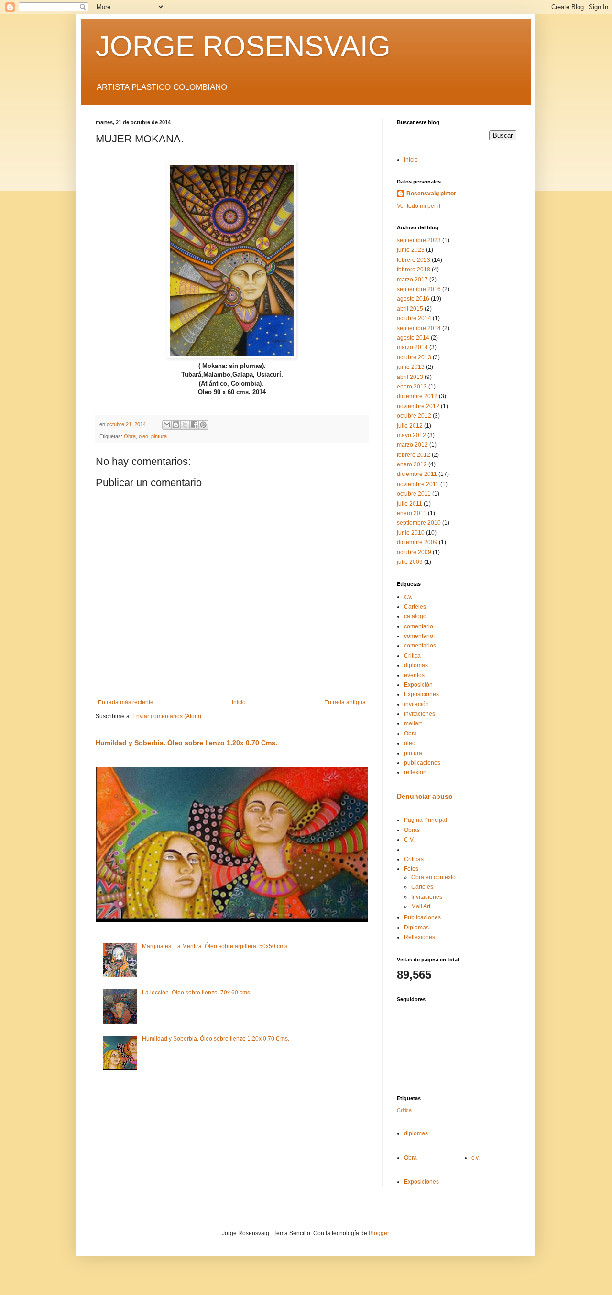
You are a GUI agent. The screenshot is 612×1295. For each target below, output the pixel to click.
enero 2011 (411, 513)
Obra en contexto (433, 877)
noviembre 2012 (418, 406)
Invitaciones (426, 897)
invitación (416, 704)
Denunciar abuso (425, 796)
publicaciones (422, 762)
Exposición (418, 684)
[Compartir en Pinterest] (203, 425)
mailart (413, 723)
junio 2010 (411, 532)
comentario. (419, 636)
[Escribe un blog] (176, 425)
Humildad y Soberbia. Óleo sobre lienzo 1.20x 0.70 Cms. (186, 742)
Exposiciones (421, 694)
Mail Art (420, 906)
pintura (159, 436)
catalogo (415, 616)
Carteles (415, 607)
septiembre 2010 (419, 522)
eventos (414, 675)
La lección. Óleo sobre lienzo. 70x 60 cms (196, 992)
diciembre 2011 (417, 474)
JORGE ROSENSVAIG (243, 46)
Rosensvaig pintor (431, 193)
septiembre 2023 (419, 240)
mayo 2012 (411, 435)
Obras (412, 830)
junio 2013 (411, 367)
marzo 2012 (412, 445)
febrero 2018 (413, 269)
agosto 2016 (413, 298)
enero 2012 (412, 464)
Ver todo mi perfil (418, 206)
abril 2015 (410, 308)
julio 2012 (410, 425)
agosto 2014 (413, 338)
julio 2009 (410, 562)
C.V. (409, 839)
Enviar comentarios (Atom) (166, 716)
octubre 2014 (414, 318)
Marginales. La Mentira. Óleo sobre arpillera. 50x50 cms (214, 946)
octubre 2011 (414, 493)
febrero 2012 (413, 455)
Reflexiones (419, 937)
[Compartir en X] (185, 425)
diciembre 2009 (417, 542)
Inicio (239, 702)
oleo (143, 436)
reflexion (415, 772)
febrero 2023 (413, 260)
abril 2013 (410, 377)
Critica (412, 655)
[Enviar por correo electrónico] (167, 425)
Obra (130, 436)
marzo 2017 (412, 279)
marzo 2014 (412, 347)
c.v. (408, 597)
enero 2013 (412, 386)
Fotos (411, 868)
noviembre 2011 (418, 484)
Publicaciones (422, 917)
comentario (418, 626)
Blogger (379, 1233)
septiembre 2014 (419, 328)
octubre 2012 (414, 415)
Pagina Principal (425, 820)
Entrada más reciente (125, 702)
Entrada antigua (345, 702)
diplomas (416, 665)
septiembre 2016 (419, 289)
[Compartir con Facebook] (194, 425)
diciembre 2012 (417, 396)
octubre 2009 (414, 552)
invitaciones (419, 714)
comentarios (420, 645)
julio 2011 (409, 503)
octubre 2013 (414, 357)
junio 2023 (411, 250)
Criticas (414, 859)
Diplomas (416, 927)
